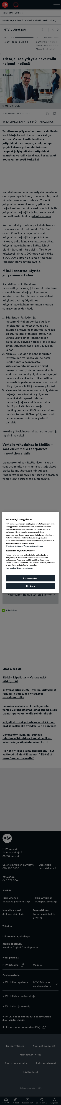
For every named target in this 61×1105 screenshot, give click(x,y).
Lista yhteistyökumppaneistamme (19, 568)
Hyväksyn (30, 586)
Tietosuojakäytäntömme (33, 546)
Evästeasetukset (30, 578)
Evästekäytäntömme (14, 546)
